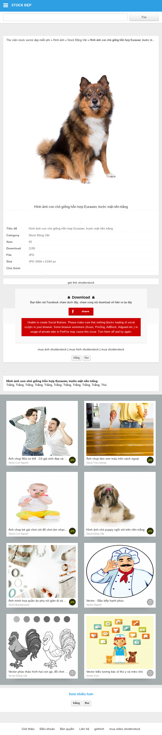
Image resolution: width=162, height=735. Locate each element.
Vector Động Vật (17, 675)
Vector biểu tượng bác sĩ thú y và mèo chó (114, 671)
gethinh (99, 729)
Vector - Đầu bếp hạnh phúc (105, 600)
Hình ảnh (58, 40)
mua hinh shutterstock (84, 349)
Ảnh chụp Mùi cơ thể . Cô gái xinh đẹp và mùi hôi (41, 458)
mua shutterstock (112, 349)
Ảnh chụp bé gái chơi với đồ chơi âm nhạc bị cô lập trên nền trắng (52, 529)
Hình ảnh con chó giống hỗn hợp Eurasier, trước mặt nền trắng (81, 207)
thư (87, 357)
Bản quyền (67, 729)
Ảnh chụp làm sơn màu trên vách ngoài (112, 458)
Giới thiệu (28, 729)
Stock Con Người (18, 462)
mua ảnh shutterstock (52, 349)
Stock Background (18, 604)
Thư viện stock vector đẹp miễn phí (28, 40)
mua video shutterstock (124, 729)
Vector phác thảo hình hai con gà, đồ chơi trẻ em (41, 671)
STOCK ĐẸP (21, 5)
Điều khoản (47, 729)
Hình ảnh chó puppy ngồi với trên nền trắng (115, 529)
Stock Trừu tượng (96, 462)
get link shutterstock (81, 282)
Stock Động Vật (77, 40)
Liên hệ (84, 729)
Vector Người (93, 604)
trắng (76, 357)
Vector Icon (92, 675)
